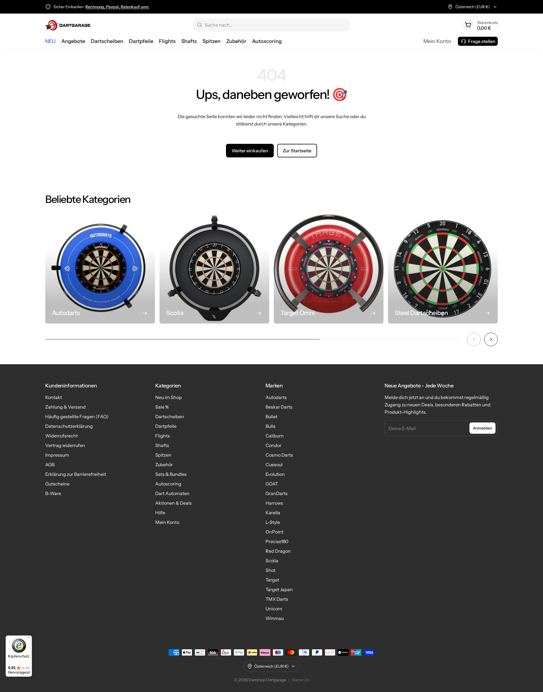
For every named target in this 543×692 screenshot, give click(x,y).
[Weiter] (491, 339)
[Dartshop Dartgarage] (67, 25)
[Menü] (28, 638)
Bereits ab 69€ (106, 6)
